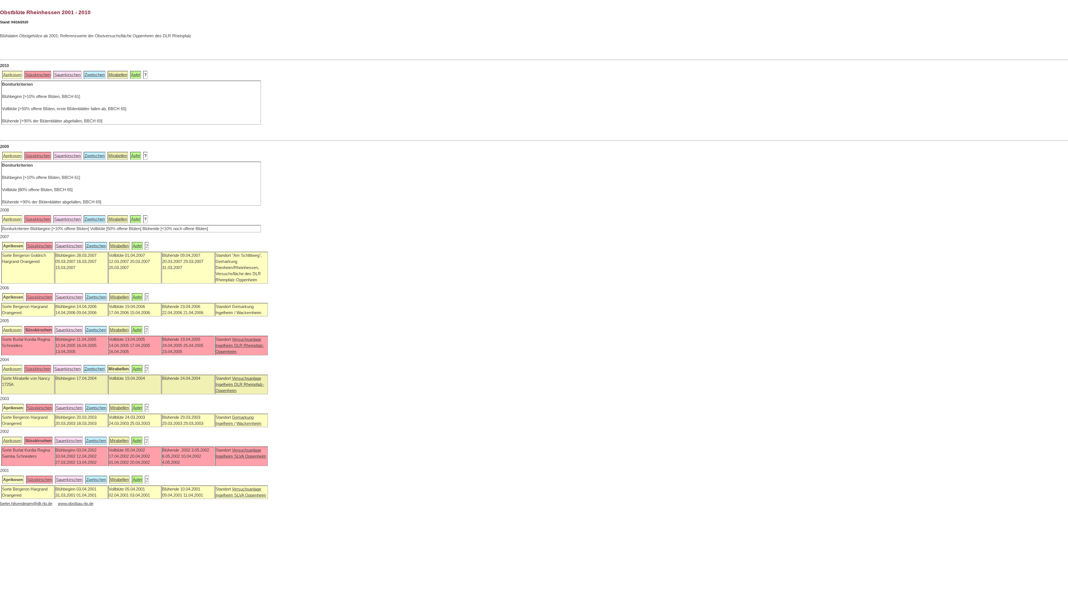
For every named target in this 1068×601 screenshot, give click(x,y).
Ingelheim (225, 345)
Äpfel (135, 75)
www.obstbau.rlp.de (75, 503)
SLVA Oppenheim (250, 456)
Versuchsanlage (246, 339)
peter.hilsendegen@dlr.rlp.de (26, 503)
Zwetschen (95, 75)
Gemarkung (243, 417)
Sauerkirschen (67, 75)
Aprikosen (12, 75)
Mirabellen (117, 75)
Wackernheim (248, 423)
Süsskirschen (37, 75)
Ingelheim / (225, 423)
